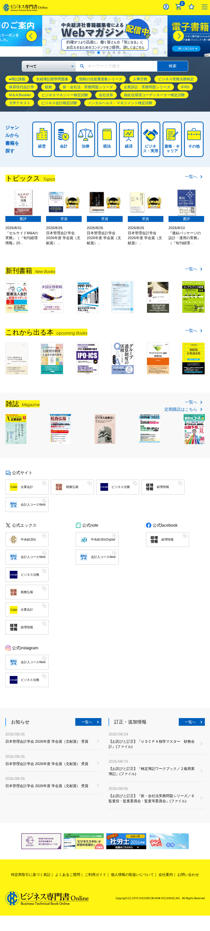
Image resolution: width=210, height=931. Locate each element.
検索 (172, 66)
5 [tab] (109, 52)
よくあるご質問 (67, 875)
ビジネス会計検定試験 (59, 103)
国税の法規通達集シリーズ (100, 79)
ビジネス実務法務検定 (176, 79)
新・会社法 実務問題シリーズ (88, 87)
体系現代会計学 (21, 87)
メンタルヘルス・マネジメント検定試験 (120, 103)
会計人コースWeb (33, 504)
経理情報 (163, 487)
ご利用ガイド (95, 875)
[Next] (178, 36)
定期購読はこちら (180, 409)
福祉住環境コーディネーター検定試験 (154, 95)
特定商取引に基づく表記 (30, 875)
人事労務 (140, 79)
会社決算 (106, 95)
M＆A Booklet (20, 95)
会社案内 (166, 875)
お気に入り (191, 7)
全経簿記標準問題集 (52, 79)
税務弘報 (72, 487)
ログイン (166, 7)
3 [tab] (98, 52)
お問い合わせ (188, 875)
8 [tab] (124, 52)
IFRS (185, 87)
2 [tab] (93, 52)
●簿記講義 (17, 79)
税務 (48, 87)
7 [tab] (119, 52)
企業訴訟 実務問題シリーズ (147, 87)
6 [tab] (114, 52)
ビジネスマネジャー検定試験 (64, 95)
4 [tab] (103, 52)
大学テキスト (19, 103)
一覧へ (191, 177)
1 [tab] (88, 52)
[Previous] (31, 36)
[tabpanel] (105, 36)
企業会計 (27, 487)
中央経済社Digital (103, 539)
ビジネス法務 (120, 487)
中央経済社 (28, 539)
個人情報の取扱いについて (132, 875)
